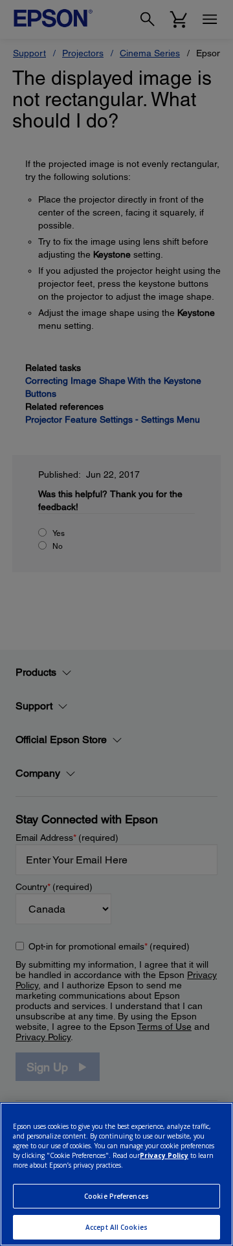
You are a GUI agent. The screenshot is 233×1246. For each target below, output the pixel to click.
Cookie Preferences (116, 1196)
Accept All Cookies (116, 1227)
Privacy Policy (164, 1155)
